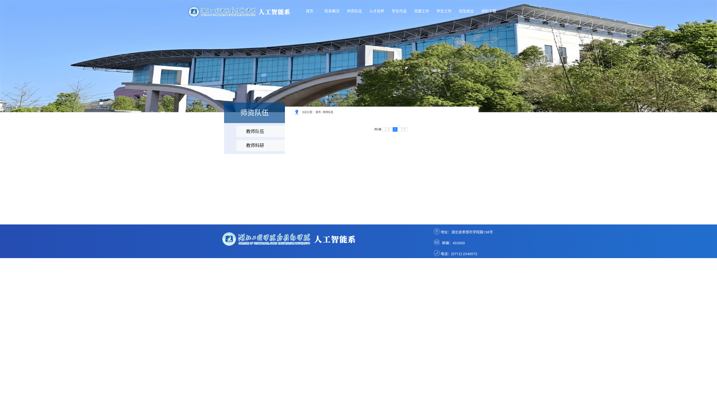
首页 (309, 11)
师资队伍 (354, 11)
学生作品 (399, 11)
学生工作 (444, 11)
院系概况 (332, 11)
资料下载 (488, 11)
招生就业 (466, 11)
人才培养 (376, 11)
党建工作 (421, 11)
